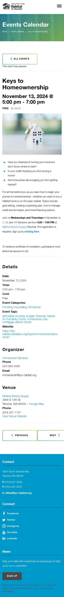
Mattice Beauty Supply (14, 227)
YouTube (12, 532)
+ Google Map (35, 404)
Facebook (13, 514)
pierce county (23, 322)
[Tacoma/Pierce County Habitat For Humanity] (13, 6)
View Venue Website (14, 416)
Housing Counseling (14, 307)
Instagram (13, 526)
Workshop (34, 307)
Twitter (11, 520)
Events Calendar (17, 32)
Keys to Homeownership (38, 32)
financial (41, 316)
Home (4, 32)
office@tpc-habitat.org (18, 493)
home (22, 319)
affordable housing (13, 316)
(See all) (17, 108)
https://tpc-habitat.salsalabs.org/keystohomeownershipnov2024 (30, 334)
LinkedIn (12, 539)
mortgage (8, 322)
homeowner (34, 319)
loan (45, 319)
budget (30, 316)
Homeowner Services (15, 358)
